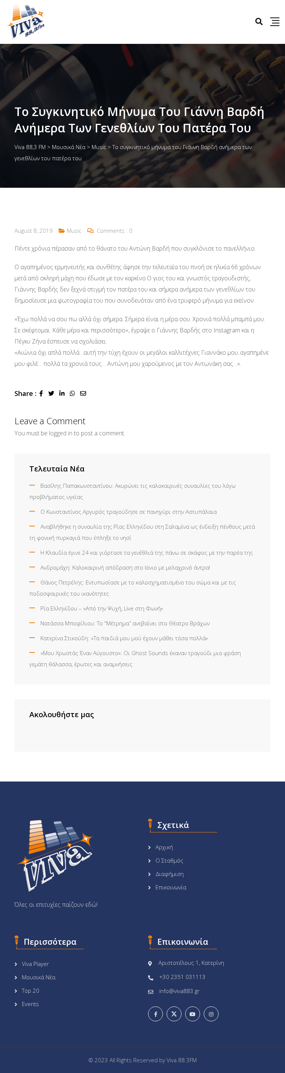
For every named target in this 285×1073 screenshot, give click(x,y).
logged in (60, 433)
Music (74, 230)
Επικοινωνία (170, 887)
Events (30, 1004)
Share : (25, 393)
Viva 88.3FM (182, 1060)
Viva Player (35, 963)
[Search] (259, 21)
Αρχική (164, 847)
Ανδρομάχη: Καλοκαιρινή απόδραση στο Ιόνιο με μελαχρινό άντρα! (125, 567)
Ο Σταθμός (169, 860)
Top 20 (30, 990)
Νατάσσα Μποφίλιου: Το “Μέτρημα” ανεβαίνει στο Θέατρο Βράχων (125, 623)
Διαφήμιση (169, 873)
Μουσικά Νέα (38, 977)
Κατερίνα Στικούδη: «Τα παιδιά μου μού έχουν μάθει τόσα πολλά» (124, 638)
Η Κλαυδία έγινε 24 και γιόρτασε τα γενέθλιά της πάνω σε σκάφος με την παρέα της (146, 552)
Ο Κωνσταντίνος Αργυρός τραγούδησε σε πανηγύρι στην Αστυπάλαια (128, 511)
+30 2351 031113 (182, 976)
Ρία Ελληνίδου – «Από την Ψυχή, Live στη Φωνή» (101, 608)
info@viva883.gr (179, 991)
